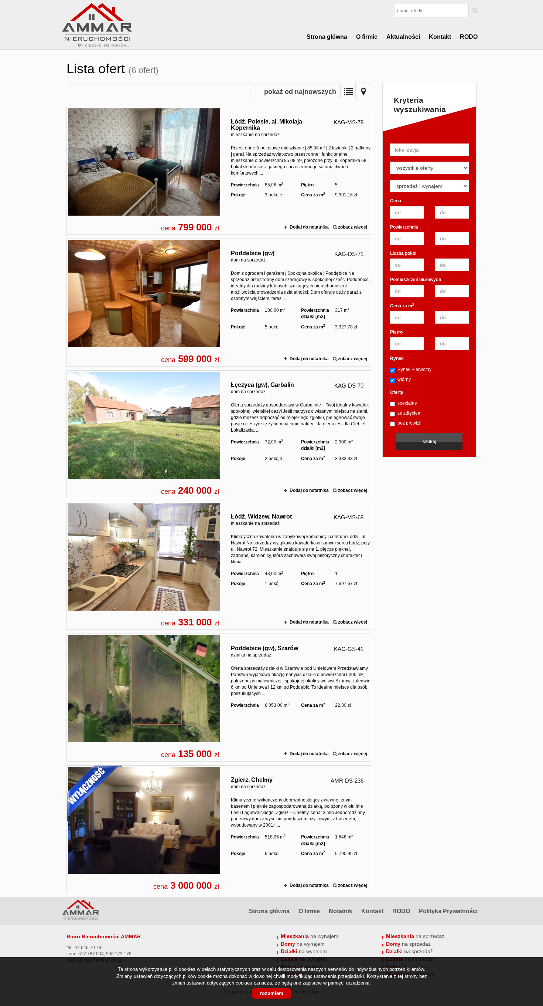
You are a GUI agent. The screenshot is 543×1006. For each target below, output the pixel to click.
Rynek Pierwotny (414, 369)
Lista (348, 91)
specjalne (407, 403)
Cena (395, 200)
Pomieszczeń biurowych (415, 279)
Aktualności (403, 37)
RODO (469, 37)
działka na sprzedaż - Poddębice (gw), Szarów (219, 697)
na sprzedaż (415, 936)
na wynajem (309, 936)
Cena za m (402, 305)
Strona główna (327, 37)
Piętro (396, 332)
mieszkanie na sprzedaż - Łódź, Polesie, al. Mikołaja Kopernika (219, 170)
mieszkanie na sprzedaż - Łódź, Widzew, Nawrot (219, 565)
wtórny (404, 379)
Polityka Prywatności (448, 911)
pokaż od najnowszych (300, 91)
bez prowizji (409, 423)
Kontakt (440, 37)
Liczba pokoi (403, 253)
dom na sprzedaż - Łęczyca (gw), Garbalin (219, 434)
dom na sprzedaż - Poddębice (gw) (219, 302)
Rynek (397, 358)
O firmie (367, 37)
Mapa (363, 91)
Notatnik (340, 911)
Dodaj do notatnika (309, 227)
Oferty (396, 392)
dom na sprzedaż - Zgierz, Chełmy (219, 829)
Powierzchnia (404, 227)
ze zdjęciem (409, 413)
